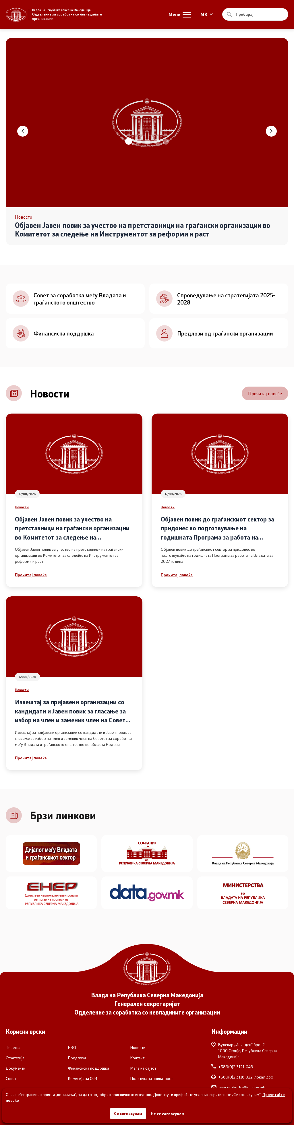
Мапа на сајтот (143, 1068)
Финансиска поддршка (88, 1068)
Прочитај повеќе (265, 393)
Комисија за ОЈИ (82, 1078)
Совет (11, 1078)
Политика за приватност (151, 1078)
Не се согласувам (167, 1113)
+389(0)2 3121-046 (235, 1066)
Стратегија (15, 1057)
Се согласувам (128, 1113)
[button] (128, 142)
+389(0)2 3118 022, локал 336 (245, 1077)
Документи (15, 1068)
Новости (22, 507)
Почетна (13, 1047)
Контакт (137, 1057)
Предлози (77, 1057)
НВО (72, 1047)
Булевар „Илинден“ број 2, (247, 1050)
